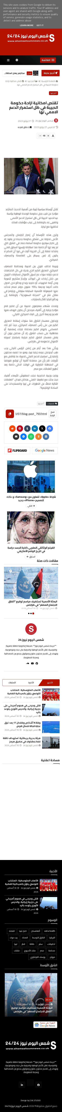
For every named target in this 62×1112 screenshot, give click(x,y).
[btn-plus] (48, 136)
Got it (40, 25)
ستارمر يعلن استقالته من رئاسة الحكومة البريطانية (14, 73)
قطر (23, 944)
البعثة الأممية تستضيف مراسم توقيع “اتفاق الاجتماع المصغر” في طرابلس (32, 603)
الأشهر (50, 682)
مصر (42, 951)
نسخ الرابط (52, 413)
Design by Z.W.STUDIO (31, 1100)
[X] (42, 428)
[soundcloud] (26, 663)
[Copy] (10, 414)
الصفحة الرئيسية (48, 81)
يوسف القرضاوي (37, 957)
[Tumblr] (27, 428)
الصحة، (25, 937)
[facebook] (36, 663)
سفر (41, 944)
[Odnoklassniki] (38, 436)
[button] (48, 60)
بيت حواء (13, 937)
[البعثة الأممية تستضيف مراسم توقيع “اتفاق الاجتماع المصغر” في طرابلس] (31, 583)
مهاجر (52, 957)
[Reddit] (12, 428)
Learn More (26, 25)
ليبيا (15, 944)
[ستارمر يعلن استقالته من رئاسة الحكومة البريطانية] (35, 73)
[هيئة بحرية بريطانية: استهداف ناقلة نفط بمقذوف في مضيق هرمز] (51, 743)
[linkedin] (35, 428)
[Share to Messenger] (23, 436)
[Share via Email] (16, 436)
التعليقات (12, 682)
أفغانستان (35, 931)
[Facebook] (50, 428)
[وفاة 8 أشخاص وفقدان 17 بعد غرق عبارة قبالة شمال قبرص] (51, 727)
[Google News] (45, 450)
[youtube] (31, 663)
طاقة (32, 944)
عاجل (29, 73)
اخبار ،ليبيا (23, 931)
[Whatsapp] (31, 436)
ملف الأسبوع (30, 951)
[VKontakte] (46, 436)
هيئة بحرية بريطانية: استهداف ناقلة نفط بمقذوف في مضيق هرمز (22, 740)
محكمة (51, 951)
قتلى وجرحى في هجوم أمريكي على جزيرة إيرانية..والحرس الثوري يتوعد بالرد (22, 708)
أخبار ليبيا (31, 81)
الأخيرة (31, 682)
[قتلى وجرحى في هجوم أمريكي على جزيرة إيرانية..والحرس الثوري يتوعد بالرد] (51, 710)
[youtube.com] (30, 1082)
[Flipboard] (17, 450)
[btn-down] (40, 136)
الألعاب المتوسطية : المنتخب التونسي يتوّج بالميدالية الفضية (24, 692)
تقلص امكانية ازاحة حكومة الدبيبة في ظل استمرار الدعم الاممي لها (31, 83)
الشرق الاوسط (38, 937)
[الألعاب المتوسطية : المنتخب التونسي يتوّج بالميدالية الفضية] (51, 694)
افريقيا (52, 937)
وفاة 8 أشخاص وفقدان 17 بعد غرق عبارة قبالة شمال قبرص (22, 724)
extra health (49, 931)
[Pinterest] (20, 428)
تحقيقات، (51, 944)
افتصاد (12, 931)
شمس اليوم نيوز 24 (31, 639)
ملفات (17, 951)
